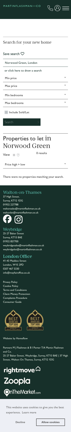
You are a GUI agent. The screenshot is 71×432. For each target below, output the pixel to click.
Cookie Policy (10, 286)
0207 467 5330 (11, 268)
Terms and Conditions (15, 290)
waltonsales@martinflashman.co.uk (22, 208)
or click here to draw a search (23, 70)
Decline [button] (20, 422)
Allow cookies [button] (50, 422)
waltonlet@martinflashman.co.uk (20, 212)
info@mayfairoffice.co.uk (16, 272)
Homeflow (22, 338)
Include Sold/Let (19, 112)
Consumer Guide (12, 302)
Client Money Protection (16, 294)
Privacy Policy (10, 282)
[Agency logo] (22, 16)
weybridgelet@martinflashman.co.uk (22, 249)
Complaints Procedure (15, 298)
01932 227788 (10, 204)
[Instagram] (19, 221)
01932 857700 (10, 241)
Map (18, 155)
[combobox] (35, 63)
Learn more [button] (29, 412)
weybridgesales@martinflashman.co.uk (23, 245)
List (14, 155)
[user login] (58, 9)
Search (9, 122)
